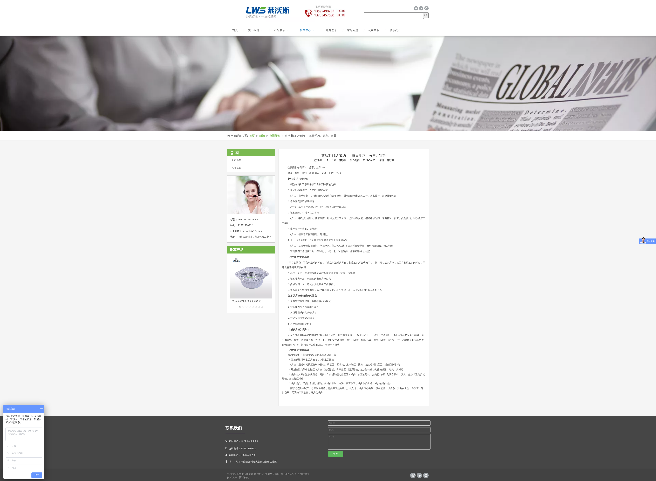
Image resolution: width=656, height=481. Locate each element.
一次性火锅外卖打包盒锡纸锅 (245, 301)
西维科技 (244, 477)
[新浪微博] (416, 8)
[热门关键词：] (426, 15)
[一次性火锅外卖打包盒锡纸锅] (251, 277)
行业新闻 (236, 168)
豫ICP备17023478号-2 (287, 474)
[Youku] (421, 8)
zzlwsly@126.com (253, 231)
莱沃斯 (390, 160)
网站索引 (304, 474)
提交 (335, 454)
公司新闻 (236, 160)
